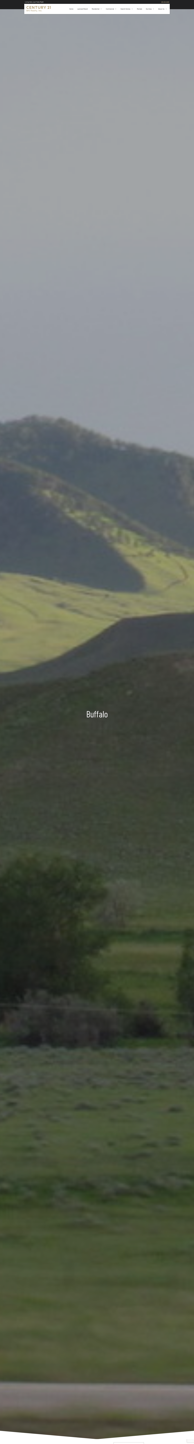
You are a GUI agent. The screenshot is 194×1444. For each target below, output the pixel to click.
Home (71, 9)
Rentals (139, 9)
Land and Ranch (82, 9)
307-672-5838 (165, 2)
